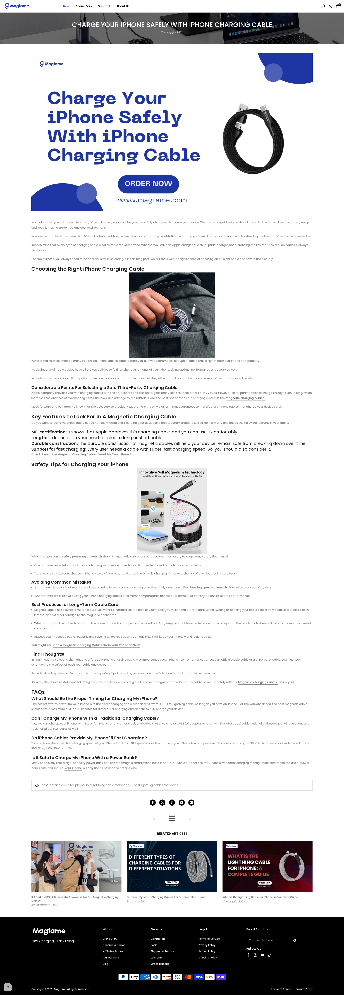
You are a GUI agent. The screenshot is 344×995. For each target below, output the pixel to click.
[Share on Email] (191, 803)
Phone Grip (84, 6)
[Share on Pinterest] (172, 803)
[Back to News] (172, 818)
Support (104, 6)
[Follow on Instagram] (255, 955)
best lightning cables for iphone (156, 785)
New (66, 6)
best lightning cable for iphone (63, 785)
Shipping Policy (208, 957)
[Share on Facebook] (153, 803)
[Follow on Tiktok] (269, 955)
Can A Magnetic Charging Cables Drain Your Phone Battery (96, 645)
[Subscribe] (294, 940)
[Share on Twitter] (162, 803)
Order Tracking (160, 964)
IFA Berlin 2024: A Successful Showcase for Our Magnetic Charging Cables (75, 898)
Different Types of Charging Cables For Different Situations (166, 897)
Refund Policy (207, 951)
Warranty (157, 957)
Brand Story (110, 939)
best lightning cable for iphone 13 (109, 785)
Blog (105, 964)
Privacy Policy (207, 945)
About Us (123, 6)
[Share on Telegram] (182, 803)
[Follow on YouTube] (262, 955)
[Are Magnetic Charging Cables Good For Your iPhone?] (154, 818)
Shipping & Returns (162, 951)
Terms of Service (209, 939)
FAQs (154, 945)
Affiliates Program (114, 951)
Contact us (158, 939)
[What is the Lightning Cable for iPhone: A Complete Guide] (190, 818)
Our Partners (111, 957)
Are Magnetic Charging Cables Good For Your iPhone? (91, 454)
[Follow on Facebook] (248, 955)
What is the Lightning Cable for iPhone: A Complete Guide (260, 897)
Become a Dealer (114, 945)
